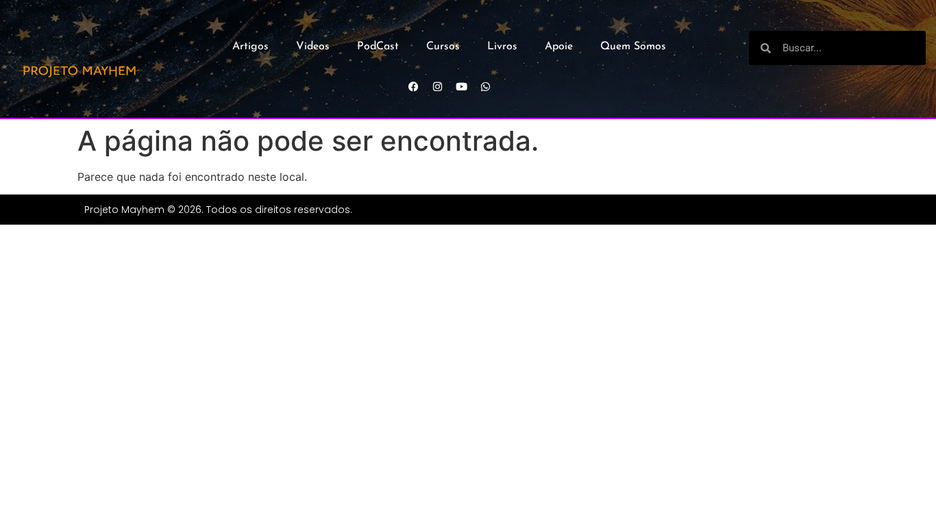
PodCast (378, 46)
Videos (313, 46)
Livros (502, 46)
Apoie (559, 46)
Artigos (250, 46)
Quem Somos (633, 46)
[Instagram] (437, 86)
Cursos (443, 46)
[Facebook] (413, 86)
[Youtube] (461, 86)
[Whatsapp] (485, 86)
